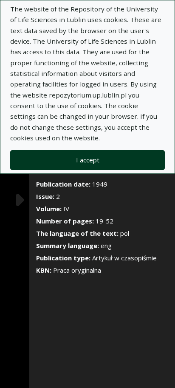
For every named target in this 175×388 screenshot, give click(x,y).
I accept (87, 160)
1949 (99, 184)
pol (124, 233)
